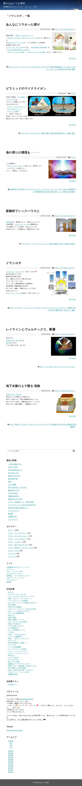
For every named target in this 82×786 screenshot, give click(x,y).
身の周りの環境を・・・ (22, 152)
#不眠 (51, 67)
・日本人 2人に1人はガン (16, 634)
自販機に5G (12, 516)
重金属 (10, 513)
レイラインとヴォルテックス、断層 (30, 329)
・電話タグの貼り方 (13, 624)
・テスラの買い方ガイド (15, 626)
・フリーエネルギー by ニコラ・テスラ (20, 596)
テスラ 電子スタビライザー (18, 545)
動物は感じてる (13, 490)
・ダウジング (11, 641)
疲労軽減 (58, 133)
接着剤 (55, 244)
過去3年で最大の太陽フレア (18, 508)
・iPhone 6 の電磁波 (13, 607)
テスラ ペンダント (15, 542)
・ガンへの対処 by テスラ (15, 630)
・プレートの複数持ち (14, 636)
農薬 (51, 192)
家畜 (52, 133)
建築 (50, 244)
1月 (11, 747)
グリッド (30, 308)
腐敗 (69, 133)
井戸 (59, 424)
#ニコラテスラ (43, 67)
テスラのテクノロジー (14, 573)
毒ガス (61, 244)
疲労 (61, 310)
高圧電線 (71, 192)
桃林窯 (8, 582)
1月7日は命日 (13, 493)
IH (18, 189)
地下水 (8, 343)
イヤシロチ (66, 67)
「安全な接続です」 (15, 464)
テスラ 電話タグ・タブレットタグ (21, 548)
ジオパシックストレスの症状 (36, 52)
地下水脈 (67, 69)
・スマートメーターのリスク (16, 651)
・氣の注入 (10, 655)
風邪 (73, 133)
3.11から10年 (13, 467)
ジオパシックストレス (42, 189)
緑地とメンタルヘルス (23, 35)
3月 (11, 743)
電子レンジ (58, 192)
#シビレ (34, 67)
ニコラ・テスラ (11, 99)
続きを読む (72, 58)
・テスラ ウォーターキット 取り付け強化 (21, 609)
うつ (24, 308)
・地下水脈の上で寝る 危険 (16, 668)
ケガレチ (37, 308)
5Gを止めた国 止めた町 (17, 487)
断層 (73, 69)
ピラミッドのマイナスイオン (26, 88)
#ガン (10, 67)
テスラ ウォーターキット (17, 533)
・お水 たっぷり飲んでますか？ (18, 611)
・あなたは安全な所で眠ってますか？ (20, 670)
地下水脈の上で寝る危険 (39, 47)
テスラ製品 (21, 97)
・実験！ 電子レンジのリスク (17, 638)
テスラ (73, 93)
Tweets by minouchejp (14, 730)
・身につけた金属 (12, 662)
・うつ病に (10, 632)
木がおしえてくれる (13, 38)
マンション (44, 244)
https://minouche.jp (26, 699)
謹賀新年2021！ (14, 496)
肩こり (64, 133)
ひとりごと (12, 553)
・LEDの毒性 (11, 605)
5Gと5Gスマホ (13, 473)
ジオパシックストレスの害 (15, 52)
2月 (11, 745)
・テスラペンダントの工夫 (16, 594)
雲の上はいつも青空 (14, 3)
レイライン (52, 69)
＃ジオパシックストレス (22, 67)
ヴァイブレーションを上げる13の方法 (22, 505)
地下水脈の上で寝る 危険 (23, 386)
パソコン (54, 189)
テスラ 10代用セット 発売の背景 (21, 502)
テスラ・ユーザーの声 (14, 571)
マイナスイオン (34, 133)
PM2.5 (22, 189)
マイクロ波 (62, 189)
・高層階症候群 (12, 674)
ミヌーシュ (12, 556)
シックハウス (35, 244)
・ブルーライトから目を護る (16, 622)
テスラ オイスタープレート (64, 29)
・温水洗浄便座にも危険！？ (16, 643)
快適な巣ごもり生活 (15, 499)
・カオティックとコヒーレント (17, 653)
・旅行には (10, 615)
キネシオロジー (12, 580)
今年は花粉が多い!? (15, 470)
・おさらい (10, 592)
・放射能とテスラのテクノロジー (18, 664)
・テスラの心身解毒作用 (15, 613)
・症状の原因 (11, 617)
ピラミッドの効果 (13, 111)
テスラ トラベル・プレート (16, 166)
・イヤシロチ (11, 645)
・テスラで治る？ (12, 657)
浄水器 (46, 192)
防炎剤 (66, 244)
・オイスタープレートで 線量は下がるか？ (21, 603)
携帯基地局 (40, 192)
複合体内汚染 (13, 479)
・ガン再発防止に (12, 628)
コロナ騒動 (12, 484)
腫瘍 (73, 310)
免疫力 (47, 133)
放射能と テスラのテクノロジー (18, 576)
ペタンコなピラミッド (14, 109)
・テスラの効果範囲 (13, 647)
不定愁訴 (60, 69)
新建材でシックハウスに (23, 211)
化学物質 (70, 189)
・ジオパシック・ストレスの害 (17, 672)
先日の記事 (9, 222)
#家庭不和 (58, 67)
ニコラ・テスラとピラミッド (16, 106)
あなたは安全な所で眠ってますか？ (18, 50)
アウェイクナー (13, 511)
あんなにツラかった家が (23, 24)
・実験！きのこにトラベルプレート (19, 598)
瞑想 (9, 481)
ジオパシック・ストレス (29, 38)
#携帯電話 (13, 189)
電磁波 (65, 192)
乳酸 (42, 133)
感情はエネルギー (14, 476)
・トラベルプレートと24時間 (17, 601)
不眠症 (69, 308)
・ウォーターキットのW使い (16, 649)
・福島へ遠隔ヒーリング (15, 619)
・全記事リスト (12, 684)
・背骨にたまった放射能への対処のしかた (21, 666)
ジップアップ (13, 519)
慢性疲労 (70, 424)
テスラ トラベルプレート (17, 539)
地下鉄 (52, 310)
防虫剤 (72, 244)
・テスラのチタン (12, 659)
